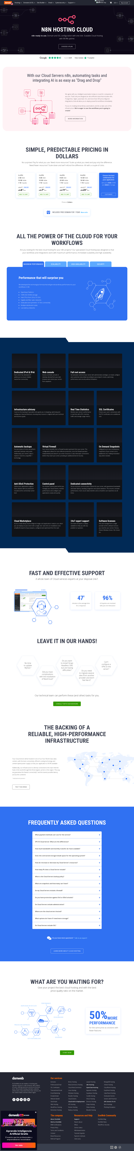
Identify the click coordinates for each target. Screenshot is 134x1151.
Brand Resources (56, 1136)
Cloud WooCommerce (74, 1087)
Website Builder (55, 1099)
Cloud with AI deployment (76, 1101)
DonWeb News (102, 1122)
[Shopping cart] (111, 3)
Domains (53, 1082)
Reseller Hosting (73, 1096)
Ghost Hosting (90, 1099)
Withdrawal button (79, 1130)
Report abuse (78, 1122)
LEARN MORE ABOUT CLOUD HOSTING (67, 951)
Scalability (56, 264)
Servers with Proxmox (110, 1099)
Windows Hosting (73, 1093)
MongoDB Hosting (109, 1082)
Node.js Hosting (73, 1110)
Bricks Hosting (72, 1082)
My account (124, 3)
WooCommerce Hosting (75, 1085)
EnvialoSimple (55, 1096)
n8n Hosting (90, 1085)
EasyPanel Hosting (109, 1090)
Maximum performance (33, 264)
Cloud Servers (72, 1099)
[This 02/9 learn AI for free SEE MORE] (101, 2)
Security (100, 264)
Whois (76, 1125)
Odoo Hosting (90, 1107)
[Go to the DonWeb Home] (8, 2)
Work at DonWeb (56, 1122)
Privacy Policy (54, 1127)
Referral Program (55, 1139)
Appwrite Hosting (91, 1090)
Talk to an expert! (80, 938)
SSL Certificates (55, 1087)
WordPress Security (103, 1125)
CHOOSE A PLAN (67, 47)
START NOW (67, 1053)
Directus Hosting (91, 1101)
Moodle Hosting (91, 1110)
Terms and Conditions (57, 1130)
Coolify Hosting (90, 1096)
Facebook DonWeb (14, 1099)
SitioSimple (54, 1101)
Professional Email (56, 1085)
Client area (77, 1139)
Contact (53, 1133)
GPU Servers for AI (109, 1101)
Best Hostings (108, 1104)
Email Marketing (55, 1093)
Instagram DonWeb (25, 1099)
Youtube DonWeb (21, 1099)
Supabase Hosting (91, 1093)
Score (68, 58)
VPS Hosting (71, 1104)
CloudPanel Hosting (109, 1087)
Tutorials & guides (79, 1133)
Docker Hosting (72, 1107)
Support (76, 1119)
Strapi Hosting (90, 1104)
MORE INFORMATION (75, 119)
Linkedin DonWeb (28, 1099)
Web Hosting (54, 1104)
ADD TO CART (23, 194)
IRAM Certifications (56, 1125)
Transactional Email (56, 1090)
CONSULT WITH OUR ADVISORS (67, 704)
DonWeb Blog (102, 1119)
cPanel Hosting (108, 1085)
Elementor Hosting (56, 1110)
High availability (78, 264)
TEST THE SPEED (21, 787)
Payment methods (79, 1136)
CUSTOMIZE (108, 194)
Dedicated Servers (109, 1096)
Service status (78, 1127)
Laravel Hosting (90, 1082)
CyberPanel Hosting (109, 1093)
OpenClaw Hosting (92, 1087)
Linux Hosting (72, 1090)
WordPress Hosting (56, 1107)
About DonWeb (55, 1119)
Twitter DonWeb (17, 1099)
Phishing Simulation (109, 1107)
